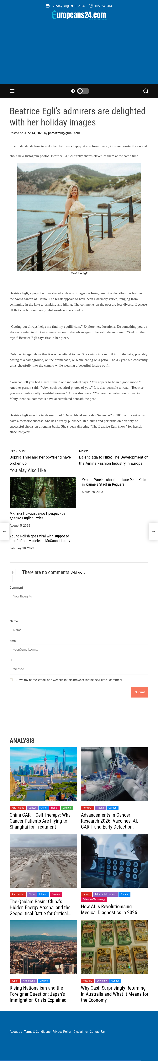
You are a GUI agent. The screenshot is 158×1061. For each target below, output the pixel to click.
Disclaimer (80, 1031)
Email (13, 641)
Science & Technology (94, 899)
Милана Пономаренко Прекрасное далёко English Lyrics (37, 515)
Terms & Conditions (37, 1031)
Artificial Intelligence (105, 894)
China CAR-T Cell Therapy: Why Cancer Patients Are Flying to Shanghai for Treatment (40, 821)
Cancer (32, 807)
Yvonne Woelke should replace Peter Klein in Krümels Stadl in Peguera (114, 482)
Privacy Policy (61, 1031)
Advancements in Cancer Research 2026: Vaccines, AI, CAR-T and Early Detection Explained (109, 824)
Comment (16, 587)
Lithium (43, 894)
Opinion (67, 807)
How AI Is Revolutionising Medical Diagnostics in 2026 (109, 909)
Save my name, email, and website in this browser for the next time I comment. (70, 680)
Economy (102, 980)
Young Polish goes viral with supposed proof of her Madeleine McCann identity (40, 538)
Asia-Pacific (18, 807)
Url (11, 660)
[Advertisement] (79, 55)
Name (14, 621)
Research (87, 807)
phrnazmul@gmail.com (64, 133)
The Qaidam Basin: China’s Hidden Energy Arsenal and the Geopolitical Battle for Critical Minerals (40, 910)
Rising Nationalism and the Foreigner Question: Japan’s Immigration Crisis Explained (38, 994)
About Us (16, 1031)
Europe (86, 894)
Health (54, 807)
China (43, 807)
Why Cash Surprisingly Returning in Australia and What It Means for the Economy (114, 994)
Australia (87, 980)
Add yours (78, 572)
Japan (15, 980)
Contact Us (97, 1031)
